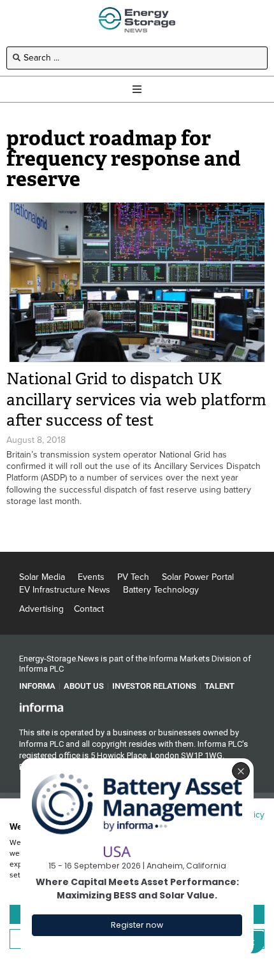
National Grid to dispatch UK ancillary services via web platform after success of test (136, 399)
